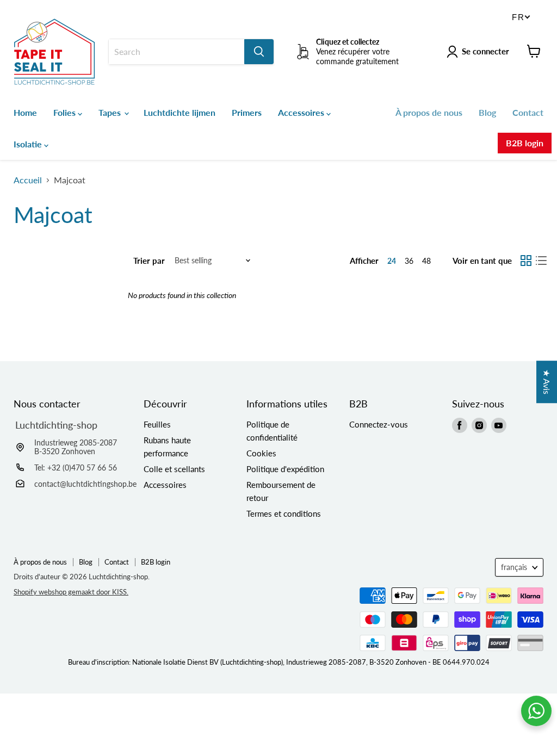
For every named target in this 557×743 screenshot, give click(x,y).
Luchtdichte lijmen (179, 112)
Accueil (28, 180)
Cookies (261, 453)
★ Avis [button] (547, 381)
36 (409, 260)
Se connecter (485, 51)
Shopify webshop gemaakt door (71, 591)
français (514, 567)
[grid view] (526, 260)
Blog (487, 112)
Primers (247, 112)
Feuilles (157, 424)
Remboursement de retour (280, 491)
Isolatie (29, 144)
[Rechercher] (259, 51)
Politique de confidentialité (272, 430)
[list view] (541, 260)
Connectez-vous (378, 424)
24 (391, 260)
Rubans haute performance (167, 446)
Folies (65, 112)
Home (25, 112)
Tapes (110, 112)
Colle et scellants (174, 469)
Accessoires (302, 112)
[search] (176, 51)
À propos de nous (428, 112)
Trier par (149, 260)
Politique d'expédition (285, 469)
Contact (527, 112)
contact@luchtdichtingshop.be (85, 483)
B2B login (524, 143)
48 (426, 260)
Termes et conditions (283, 513)
